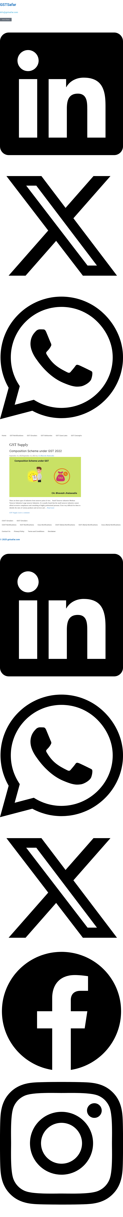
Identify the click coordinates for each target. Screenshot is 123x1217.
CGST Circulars (7, 521)
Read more (50, 508)
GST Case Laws (61, 435)
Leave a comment (24, 513)
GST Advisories (46, 435)
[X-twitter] (61, 287)
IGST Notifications (27, 525)
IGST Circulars (22, 521)
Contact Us (6, 531)
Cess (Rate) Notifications (111, 525)
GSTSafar (8, 4)
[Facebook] (61, 1072)
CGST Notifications (9, 525)
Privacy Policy (19, 531)
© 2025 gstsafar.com (10, 539)
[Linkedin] (61, 163)
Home (4, 435)
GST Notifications (16, 435)
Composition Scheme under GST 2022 (35, 451)
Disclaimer (52, 531)
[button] (6, 19)
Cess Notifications (45, 525)
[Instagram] (61, 1213)
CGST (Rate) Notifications (65, 525)
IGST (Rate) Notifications (88, 525)
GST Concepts (76, 435)
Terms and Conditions (36, 531)
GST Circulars (32, 435)
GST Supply (13, 513)
